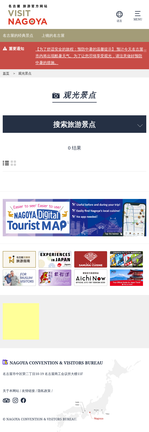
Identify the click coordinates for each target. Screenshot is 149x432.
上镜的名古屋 (53, 35)
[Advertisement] (21, 321)
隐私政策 (44, 390)
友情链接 (28, 390)
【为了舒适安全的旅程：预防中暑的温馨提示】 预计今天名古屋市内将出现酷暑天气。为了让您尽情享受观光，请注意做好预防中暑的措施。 (89, 55)
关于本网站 (11, 390)
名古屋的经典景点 (18, 35)
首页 (6, 73)
